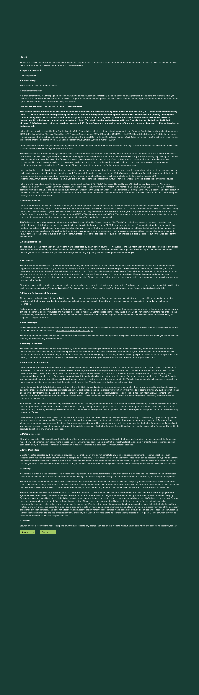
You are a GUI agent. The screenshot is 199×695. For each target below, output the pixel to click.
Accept (25, 532)
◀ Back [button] (23, 57)
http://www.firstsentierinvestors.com (45, 178)
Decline (45, 532)
